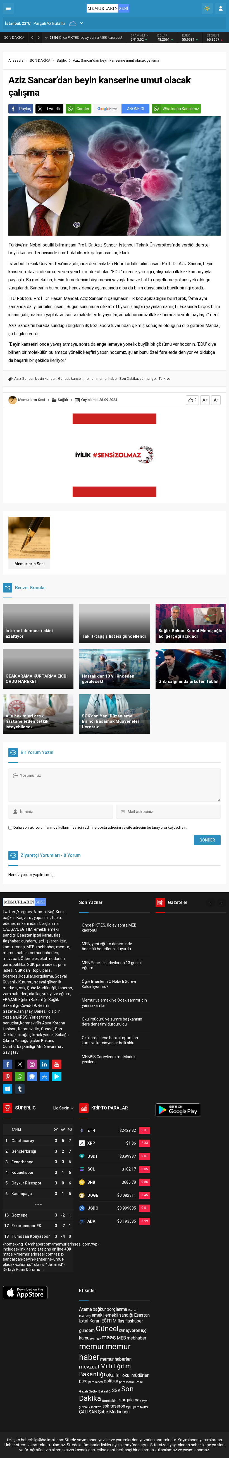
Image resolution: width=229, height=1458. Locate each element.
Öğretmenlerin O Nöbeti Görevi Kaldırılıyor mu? (109, 984)
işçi (144, 1330)
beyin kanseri (45, 378)
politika (111, 1381)
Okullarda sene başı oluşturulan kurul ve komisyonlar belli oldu (110, 1040)
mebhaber (136, 1338)
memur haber (107, 378)
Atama (85, 1309)
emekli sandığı (119, 1315)
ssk (105, 1406)
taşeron (117, 1406)
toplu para (132, 1407)
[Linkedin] (44, 1064)
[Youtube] (56, 1064)
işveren (133, 1330)
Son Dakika (128, 378)
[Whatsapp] (20, 1076)
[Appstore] (44, 1076)
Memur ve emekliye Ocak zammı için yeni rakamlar (114, 1002)
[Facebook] (7, 1064)
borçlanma (117, 1309)
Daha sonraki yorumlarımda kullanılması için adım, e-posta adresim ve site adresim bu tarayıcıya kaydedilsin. (100, 827)
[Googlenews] (32, 1076)
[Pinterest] (7, 1076)
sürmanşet (148, 378)
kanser (76, 378)
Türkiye (164, 378)
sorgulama (129, 1400)
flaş (120, 1321)
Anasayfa (15, 60)
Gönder (83, 109)
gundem (87, 1330)
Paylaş (25, 109)
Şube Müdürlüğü (114, 1412)
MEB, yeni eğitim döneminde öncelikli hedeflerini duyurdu (82, 37)
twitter (144, 1407)
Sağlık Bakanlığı (100, 1392)
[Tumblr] (20, 1089)
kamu (84, 1338)
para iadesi (95, 1382)
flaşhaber (134, 1321)
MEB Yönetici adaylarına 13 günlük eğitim (112, 965)
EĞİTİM (108, 1321)
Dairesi (132, 1310)
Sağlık (61, 60)
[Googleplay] (56, 1076)
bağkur (99, 1309)
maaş (109, 1337)
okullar (113, 1375)
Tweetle (53, 109)
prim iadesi (126, 1382)
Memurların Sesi (31, 400)
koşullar (95, 1339)
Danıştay (85, 1316)
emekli (98, 1315)
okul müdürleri (135, 1375)
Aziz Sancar (24, 378)
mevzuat (89, 1366)
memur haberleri (116, 1359)
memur (89, 378)
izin (122, 1330)
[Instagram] (32, 1064)
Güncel (63, 378)
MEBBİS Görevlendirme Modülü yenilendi (109, 1059)
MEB (121, 1338)
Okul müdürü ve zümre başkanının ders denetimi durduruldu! (112, 1021)
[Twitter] (20, 1064)
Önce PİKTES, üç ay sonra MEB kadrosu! (109, 927)
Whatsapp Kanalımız (181, 109)
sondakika (110, 1401)
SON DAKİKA (40, 60)
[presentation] (210, 902)
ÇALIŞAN (88, 1412)
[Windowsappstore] (7, 1089)
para (83, 1381)
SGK (116, 1390)
